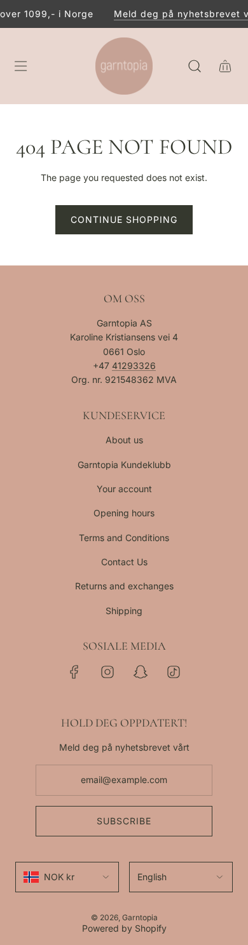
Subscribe (124, 820)
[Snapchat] (140, 672)
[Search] (194, 66)
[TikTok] (173, 672)
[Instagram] (107, 672)
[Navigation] (20, 66)
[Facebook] (74, 672)
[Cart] (225, 66)
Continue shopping (124, 219)
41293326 (134, 365)
